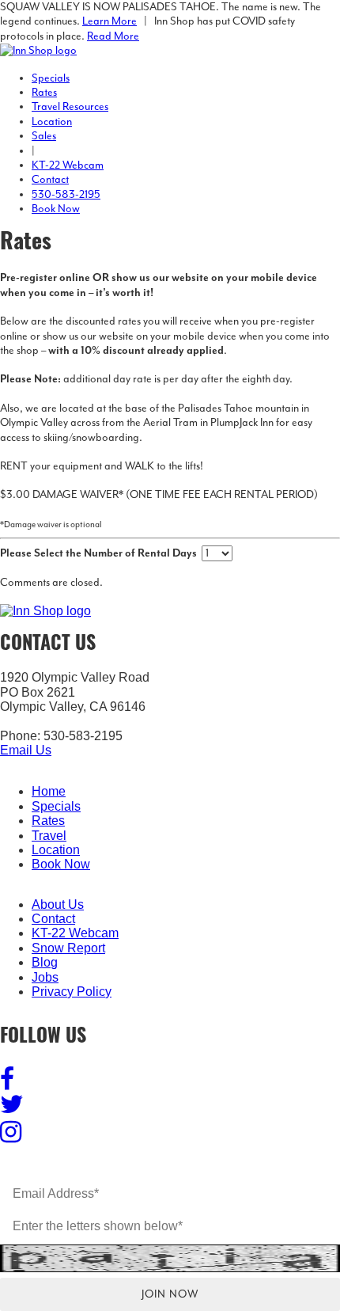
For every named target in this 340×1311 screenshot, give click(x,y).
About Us (58, 904)
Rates (44, 92)
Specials (51, 78)
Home (49, 791)
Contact (50, 179)
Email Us (25, 750)
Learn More (109, 21)
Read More (113, 36)
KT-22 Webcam (68, 165)
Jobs (45, 977)
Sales (44, 136)
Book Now (56, 209)
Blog (45, 962)
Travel (49, 835)
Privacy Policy (71, 991)
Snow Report (68, 948)
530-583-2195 (66, 194)
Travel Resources (70, 107)
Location (52, 122)
